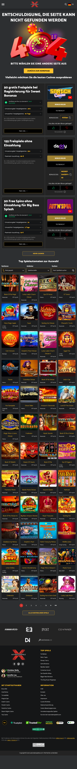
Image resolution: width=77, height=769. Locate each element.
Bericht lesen (10, 286)
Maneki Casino (6, 705)
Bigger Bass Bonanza (47, 677)
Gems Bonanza (45, 664)
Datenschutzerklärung (47, 705)
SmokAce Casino (6, 708)
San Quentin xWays (46, 674)
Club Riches (5, 692)
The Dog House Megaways (48, 680)
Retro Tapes (44, 657)
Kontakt (43, 692)
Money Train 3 (45, 661)
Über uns (43, 695)
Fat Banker (44, 654)
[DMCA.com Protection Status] (38, 746)
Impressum (44, 699)
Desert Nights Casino (8, 712)
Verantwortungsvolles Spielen (49, 712)
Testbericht (60, 110)
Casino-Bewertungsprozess (48, 708)
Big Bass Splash (45, 667)
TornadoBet (5, 695)
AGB (42, 689)
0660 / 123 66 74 (12, 740)
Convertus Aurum (46, 670)
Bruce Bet (4, 689)
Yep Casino (5, 715)
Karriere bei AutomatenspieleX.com (51, 715)
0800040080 (71, 738)
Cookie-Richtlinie (45, 702)
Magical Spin (5, 699)
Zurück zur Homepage (38, 70)
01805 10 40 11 (60, 738)
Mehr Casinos (38, 253)
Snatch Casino (6, 702)
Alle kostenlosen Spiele (38, 613)
